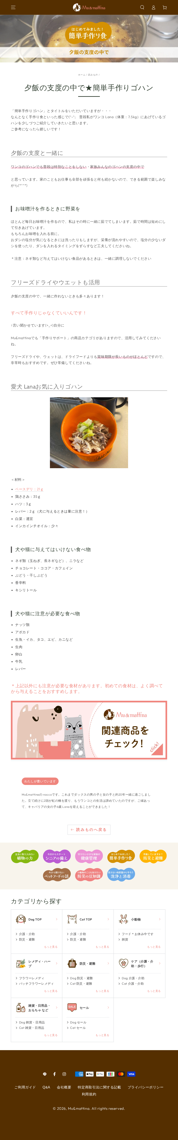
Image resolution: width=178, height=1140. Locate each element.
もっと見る (51, 946)
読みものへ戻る (91, 830)
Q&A (46, 1087)
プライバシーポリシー (146, 1087)
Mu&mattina (78, 1108)
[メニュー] (13, 7)
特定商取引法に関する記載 (99, 1087)
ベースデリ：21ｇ (29, 489)
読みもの (93, 74)
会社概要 (64, 1087)
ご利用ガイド (25, 1087)
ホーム (82, 74)
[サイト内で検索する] (142, 7)
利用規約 (89, 1094)
